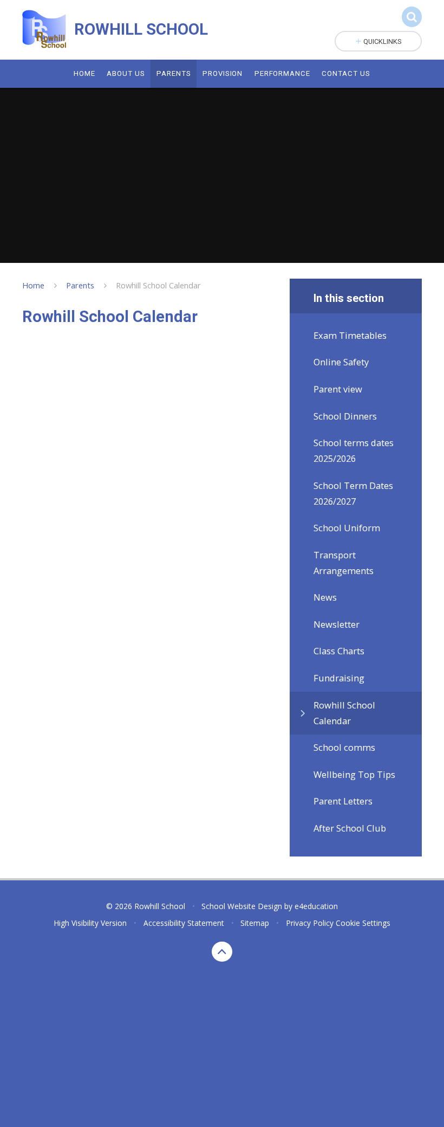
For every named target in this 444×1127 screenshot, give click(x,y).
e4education (316, 906)
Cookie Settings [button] (363, 923)
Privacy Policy (310, 923)
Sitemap (254, 923)
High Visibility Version (90, 923)
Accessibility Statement (183, 923)
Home (33, 285)
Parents (80, 285)
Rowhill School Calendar (158, 285)
